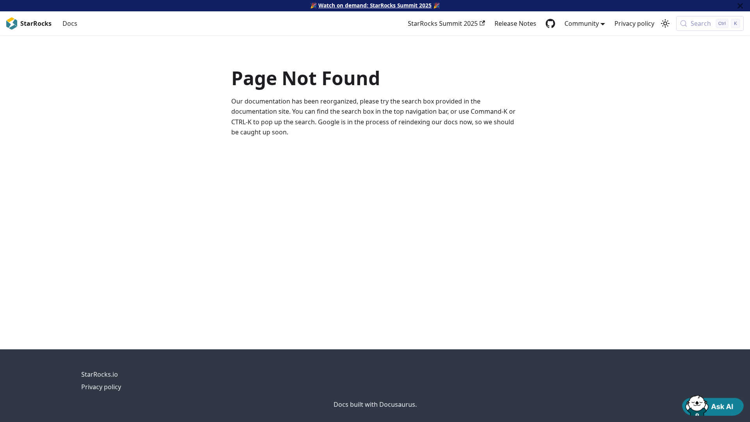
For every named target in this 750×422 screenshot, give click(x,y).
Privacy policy (634, 23)
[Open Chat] (713, 405)
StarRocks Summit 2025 (443, 23)
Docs (69, 23)
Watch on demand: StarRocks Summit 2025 (375, 5)
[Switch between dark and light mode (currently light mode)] (665, 23)
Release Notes (515, 23)
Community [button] (581, 23)
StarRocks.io (99, 374)
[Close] (740, 5)
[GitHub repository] (550, 23)
